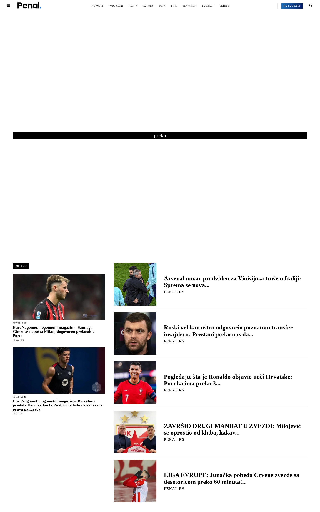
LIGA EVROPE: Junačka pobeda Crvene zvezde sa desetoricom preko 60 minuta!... (231, 478)
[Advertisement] (160, 75)
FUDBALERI (19, 323)
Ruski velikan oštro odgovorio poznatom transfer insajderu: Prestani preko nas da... (228, 330)
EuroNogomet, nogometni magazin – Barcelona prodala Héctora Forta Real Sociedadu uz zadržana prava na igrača (58, 405)
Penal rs (18, 340)
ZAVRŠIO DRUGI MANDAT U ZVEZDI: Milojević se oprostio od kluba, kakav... (232, 429)
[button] (310, 5)
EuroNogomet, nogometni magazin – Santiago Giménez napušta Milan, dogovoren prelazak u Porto (54, 331)
